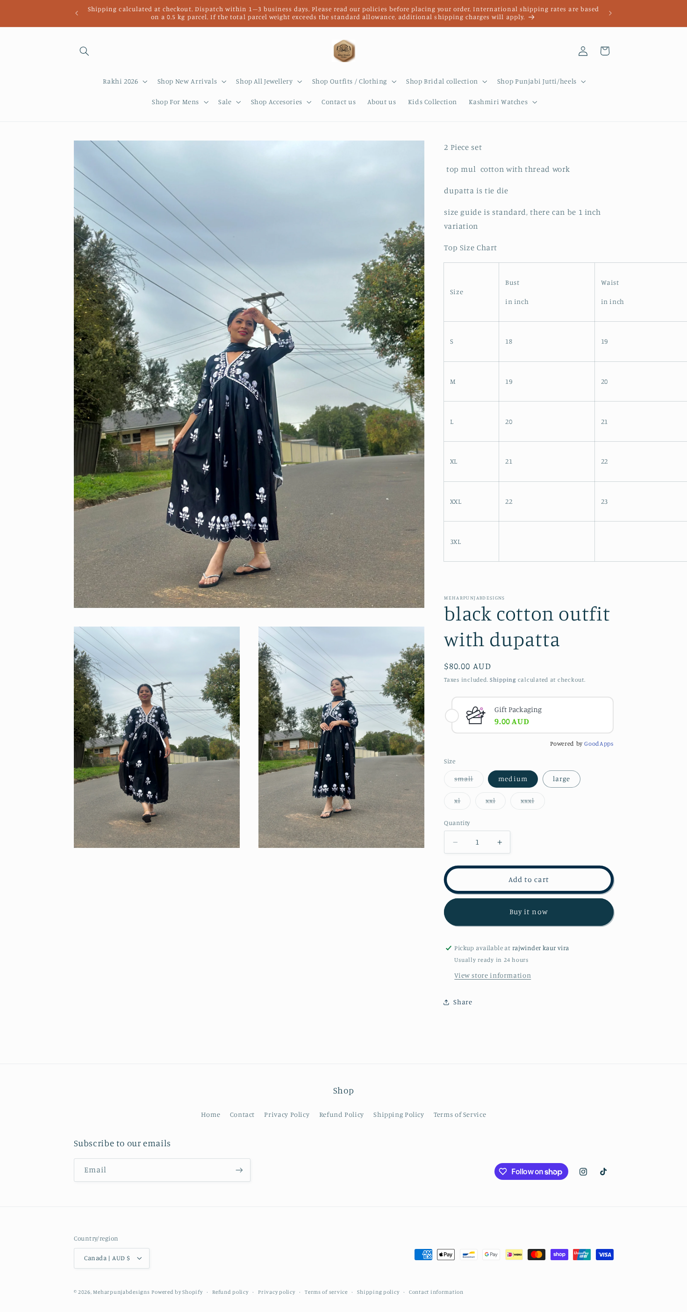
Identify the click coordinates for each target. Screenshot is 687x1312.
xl (462, 803)
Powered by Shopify (176, 1292)
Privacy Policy (286, 1114)
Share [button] (462, 1002)
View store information (492, 975)
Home (211, 1114)
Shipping (503, 679)
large (561, 779)
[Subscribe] (239, 1170)
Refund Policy (341, 1114)
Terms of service (326, 1292)
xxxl (532, 803)
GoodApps (598, 744)
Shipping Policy (398, 1114)
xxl (496, 803)
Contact (242, 1114)
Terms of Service (460, 1114)
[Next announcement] (610, 13)
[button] (84, 51)
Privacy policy (276, 1292)
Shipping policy (378, 1292)
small (468, 781)
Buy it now (528, 912)
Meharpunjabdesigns (121, 1292)
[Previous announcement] (76, 13)
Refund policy (230, 1292)
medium (512, 779)
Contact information (436, 1292)
